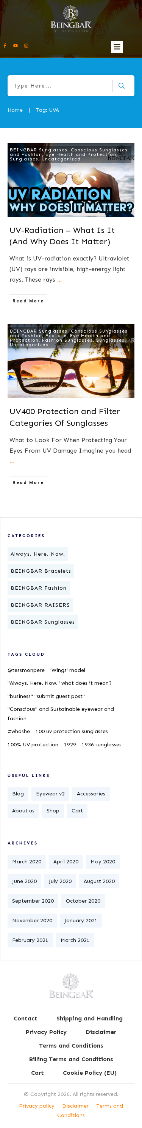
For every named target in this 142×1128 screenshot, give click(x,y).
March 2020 (26, 861)
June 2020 (24, 881)
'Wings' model (67, 670)
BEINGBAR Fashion (39, 588)
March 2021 (75, 940)
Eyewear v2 (50, 794)
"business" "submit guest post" (46, 696)
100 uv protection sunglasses (72, 731)
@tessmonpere (26, 670)
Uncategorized (61, 159)
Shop (53, 810)
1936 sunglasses (102, 744)
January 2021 (81, 920)
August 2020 (99, 881)
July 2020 (60, 881)
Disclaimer (75, 1106)
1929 (70, 744)
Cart (77, 810)
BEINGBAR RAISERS (40, 605)
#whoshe (19, 731)
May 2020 (103, 861)
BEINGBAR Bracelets (41, 571)
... (59, 279)
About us (23, 810)
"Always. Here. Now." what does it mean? (60, 683)
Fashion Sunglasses (67, 340)
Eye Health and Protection (80, 154)
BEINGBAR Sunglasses (38, 150)
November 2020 (32, 920)
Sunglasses (24, 159)
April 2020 (65, 861)
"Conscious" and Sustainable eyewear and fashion (61, 714)
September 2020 (33, 901)
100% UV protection (33, 744)
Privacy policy (37, 1106)
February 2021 (30, 940)
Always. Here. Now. (38, 554)
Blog (18, 794)
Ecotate (56, 335)
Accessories (91, 794)
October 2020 (83, 901)
